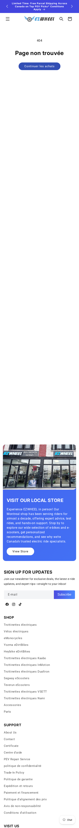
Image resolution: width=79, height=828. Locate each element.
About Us (10, 732)
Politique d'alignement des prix (25, 799)
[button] (7, 19)
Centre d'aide (13, 752)
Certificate (11, 746)
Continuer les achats (39, 66)
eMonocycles (13, 638)
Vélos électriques (16, 631)
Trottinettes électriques (20, 624)
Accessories (12, 705)
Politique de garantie (18, 779)
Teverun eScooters (17, 685)
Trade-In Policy (14, 772)
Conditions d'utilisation (20, 812)
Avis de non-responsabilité (22, 806)
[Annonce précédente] (7, 6)
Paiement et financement (21, 792)
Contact (9, 739)
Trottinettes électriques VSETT (25, 691)
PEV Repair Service (17, 759)
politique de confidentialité (22, 766)
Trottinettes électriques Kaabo (25, 658)
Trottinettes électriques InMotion (27, 665)
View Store (20, 551)
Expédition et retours (18, 786)
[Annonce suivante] (72, 6)
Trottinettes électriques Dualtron (26, 671)
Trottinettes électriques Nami (24, 698)
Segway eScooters (17, 678)
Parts (7, 711)
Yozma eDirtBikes (16, 645)
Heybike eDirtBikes (17, 651)
